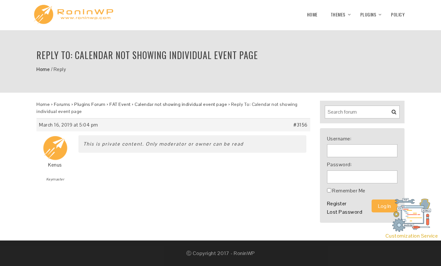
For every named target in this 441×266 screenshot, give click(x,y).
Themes (338, 14)
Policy (398, 14)
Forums (62, 104)
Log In (384, 206)
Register (337, 203)
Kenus (55, 165)
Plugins (368, 14)
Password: (339, 164)
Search (390, 114)
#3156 (300, 125)
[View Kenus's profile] (55, 146)
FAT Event (120, 104)
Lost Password (345, 212)
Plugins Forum (90, 104)
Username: (339, 138)
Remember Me (348, 190)
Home (312, 14)
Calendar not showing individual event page (181, 104)
